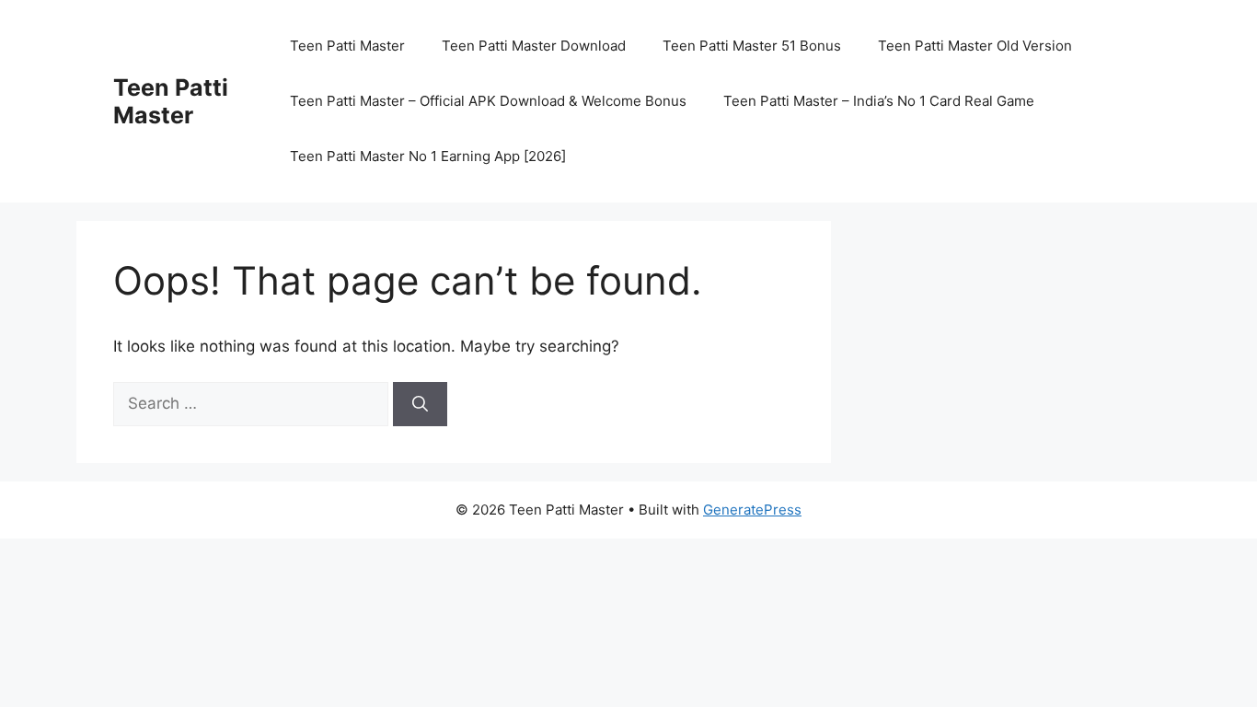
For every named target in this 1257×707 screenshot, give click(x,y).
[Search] (420, 404)
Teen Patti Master (170, 101)
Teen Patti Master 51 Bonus (752, 45)
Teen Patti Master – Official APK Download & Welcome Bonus (488, 101)
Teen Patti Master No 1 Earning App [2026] (428, 156)
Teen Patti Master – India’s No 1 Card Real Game (878, 101)
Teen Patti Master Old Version (975, 45)
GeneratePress (752, 509)
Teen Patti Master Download (534, 45)
